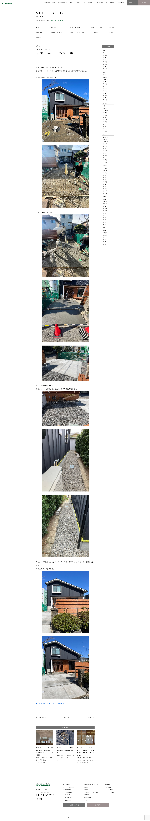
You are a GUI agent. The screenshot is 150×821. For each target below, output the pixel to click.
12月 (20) (105, 75)
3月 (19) (105, 188)
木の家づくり (68, 789)
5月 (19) (105, 122)
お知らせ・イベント (89, 797)
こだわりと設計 (68, 792)
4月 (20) (105, 155)
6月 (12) (105, 57)
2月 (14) (105, 97)
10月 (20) (105, 110)
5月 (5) (104, 215)
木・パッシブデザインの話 (77, 32)
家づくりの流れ (68, 797)
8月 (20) (105, 146)
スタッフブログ (110, 792)
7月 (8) (104, 179)
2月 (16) (105, 191)
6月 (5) (104, 244)
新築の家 (86, 789)
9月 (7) (104, 175)
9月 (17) (105, 81)
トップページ (68, 784)
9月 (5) (104, 237)
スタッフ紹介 (94, 32)
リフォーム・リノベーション (91, 784)
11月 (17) (105, 77)
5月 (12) (105, 184)
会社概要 (108, 784)
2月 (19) (105, 160)
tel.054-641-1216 (45, 795)
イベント (111, 32)
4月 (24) (105, 93)
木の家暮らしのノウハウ (55, 32)
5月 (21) (105, 91)
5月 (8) (104, 59)
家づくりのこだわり (75, 27)
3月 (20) (105, 95)
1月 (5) (104, 224)
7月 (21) (105, 117)
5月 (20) (105, 153)
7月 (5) (104, 242)
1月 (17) (105, 193)
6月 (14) (105, 182)
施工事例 (111, 27)
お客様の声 (39, 32)
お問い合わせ (132, 3)
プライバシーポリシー (89, 800)
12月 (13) (105, 199)
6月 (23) (105, 88)
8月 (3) (104, 239)
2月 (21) (105, 128)
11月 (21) (105, 139)
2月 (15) (105, 66)
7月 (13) (105, 211)
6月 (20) (105, 119)
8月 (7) (104, 53)
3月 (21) (105, 126)
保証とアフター (68, 800)
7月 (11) (105, 55)
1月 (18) (105, 69)
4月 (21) (105, 124)
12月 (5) (105, 230)
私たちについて (53, 27)
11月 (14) (105, 201)
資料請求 (144, 3)
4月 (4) (104, 217)
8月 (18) (105, 84)
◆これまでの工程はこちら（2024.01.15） (50, 703)
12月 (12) (105, 168)
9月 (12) (105, 206)
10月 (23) (105, 79)
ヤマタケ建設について (70, 787)
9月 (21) (105, 144)
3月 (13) (105, 64)
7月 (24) (105, 86)
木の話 (37, 27)
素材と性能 (67, 795)
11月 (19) (105, 108)
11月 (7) (105, 233)
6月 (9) (104, 213)
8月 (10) (105, 177)
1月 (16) (105, 100)
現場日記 (38, 37)
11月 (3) (105, 170)
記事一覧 (66, 717)
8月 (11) (105, 208)
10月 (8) (105, 235)
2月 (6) (104, 222)
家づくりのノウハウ (96, 27)
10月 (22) (105, 141)
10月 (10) (105, 204)
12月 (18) (105, 106)
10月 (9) (105, 173)
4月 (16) (105, 186)
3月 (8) (104, 220)
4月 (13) (105, 62)
